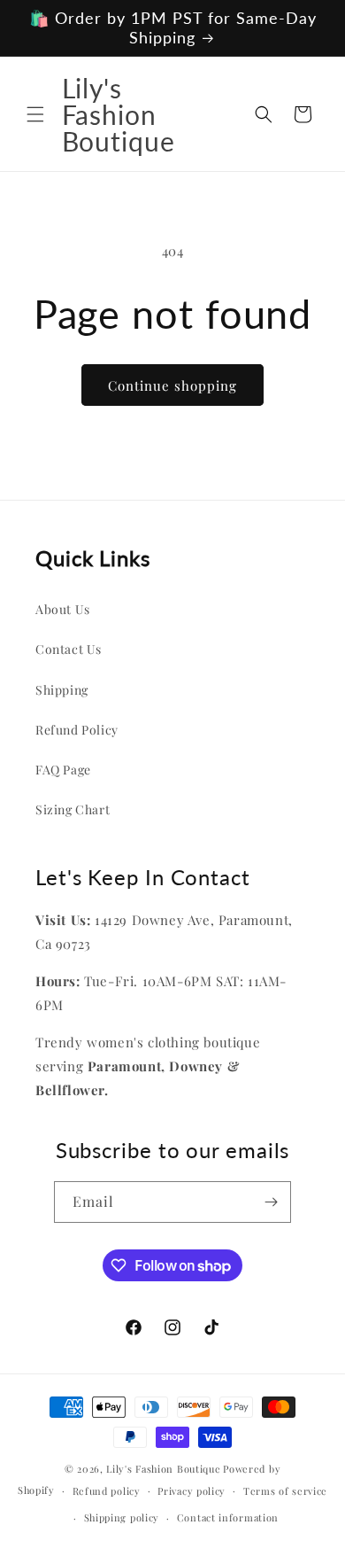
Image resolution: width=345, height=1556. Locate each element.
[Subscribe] (270, 1202)
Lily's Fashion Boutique (163, 1468)
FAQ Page (63, 769)
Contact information (228, 1517)
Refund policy (107, 1491)
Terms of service (285, 1491)
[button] (35, 114)
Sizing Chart (72, 809)
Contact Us (68, 649)
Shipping (61, 689)
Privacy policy (191, 1491)
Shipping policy (122, 1517)
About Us (62, 609)
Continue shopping (172, 385)
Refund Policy (77, 729)
